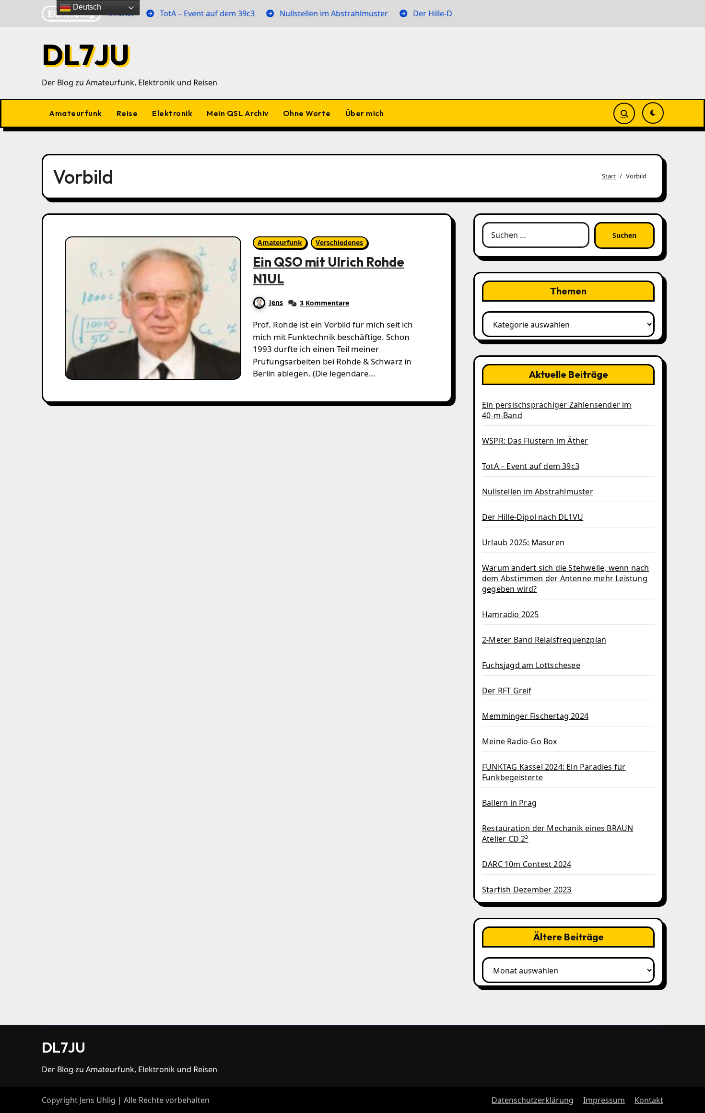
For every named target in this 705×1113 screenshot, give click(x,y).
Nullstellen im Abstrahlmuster (537, 491)
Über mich (364, 113)
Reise (127, 113)
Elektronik (172, 113)
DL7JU (85, 54)
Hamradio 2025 (510, 614)
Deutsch (86, 7)
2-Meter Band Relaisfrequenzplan (544, 639)
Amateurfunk (75, 113)
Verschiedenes (339, 242)
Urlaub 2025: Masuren (523, 542)
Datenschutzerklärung (533, 1100)
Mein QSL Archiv (238, 113)
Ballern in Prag (509, 802)
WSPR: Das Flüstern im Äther (535, 440)
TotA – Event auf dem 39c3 (530, 466)
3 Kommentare (324, 302)
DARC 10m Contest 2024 (526, 864)
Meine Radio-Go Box (519, 741)
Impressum (604, 1100)
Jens (276, 302)
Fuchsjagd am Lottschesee (531, 665)
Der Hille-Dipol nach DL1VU (532, 517)
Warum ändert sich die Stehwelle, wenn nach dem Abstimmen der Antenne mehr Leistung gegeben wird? (565, 578)
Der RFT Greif (507, 690)
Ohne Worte (307, 113)
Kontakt (648, 1100)
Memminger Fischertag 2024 (535, 716)
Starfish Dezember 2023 (526, 889)
